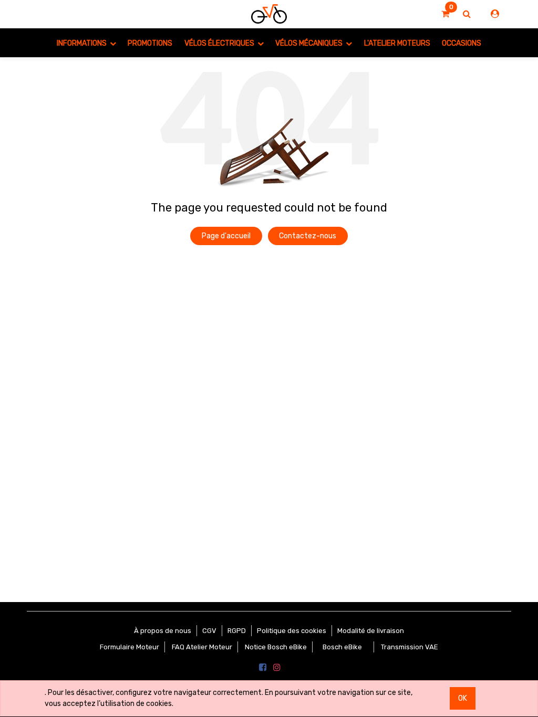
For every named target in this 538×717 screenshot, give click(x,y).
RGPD (236, 631)
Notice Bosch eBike (276, 647)
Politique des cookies (291, 631)
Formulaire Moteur (129, 647)
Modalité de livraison (370, 631)
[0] (445, 14)
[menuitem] (150, 42)
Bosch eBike (341, 647)
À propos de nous (162, 631)
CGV (209, 631)
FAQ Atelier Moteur (202, 647)
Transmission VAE (409, 647)
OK (462, 698)
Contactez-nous (307, 235)
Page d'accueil (226, 235)
